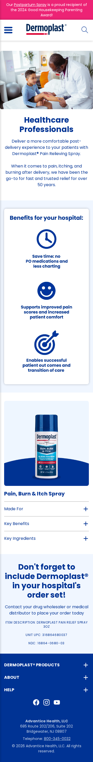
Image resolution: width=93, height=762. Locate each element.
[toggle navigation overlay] (8, 30)
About (11, 677)
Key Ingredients (20, 538)
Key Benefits (16, 524)
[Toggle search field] (85, 30)
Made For (13, 509)
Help (9, 690)
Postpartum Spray (30, 4)
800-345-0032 (57, 738)
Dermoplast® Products (32, 665)
